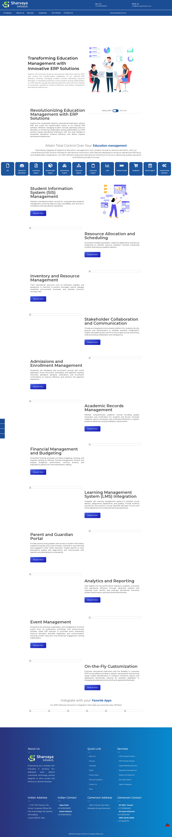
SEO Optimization (125, 780)
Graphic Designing (125, 784)
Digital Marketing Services (128, 766)
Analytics (135, 170)
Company (7, 13)
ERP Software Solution (127, 761)
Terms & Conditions (95, 780)
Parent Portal (122, 170)
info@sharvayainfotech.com (141, 6)
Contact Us (68, 13)
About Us (20, 13)
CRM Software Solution (127, 756)
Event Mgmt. (150, 170)
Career (91, 770)
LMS (107, 170)
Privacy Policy (94, 775)
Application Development (128, 770)
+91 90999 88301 (101, 6)
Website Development (127, 775)
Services (30, 13)
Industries (43, 13)
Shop (91, 789)
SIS (7, 170)
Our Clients (56, 13)
